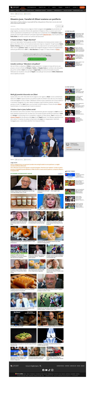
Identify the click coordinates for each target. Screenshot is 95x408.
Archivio (82, 365)
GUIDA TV (67, 7)
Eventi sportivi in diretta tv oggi (73, 149)
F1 (49, 7)
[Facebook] (43, 370)
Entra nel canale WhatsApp (38, 59)
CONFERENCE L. (58, 10)
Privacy (27, 375)
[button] (84, 10)
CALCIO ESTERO (68, 10)
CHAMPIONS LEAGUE (40, 10)
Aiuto (43, 375)
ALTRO (74, 7)
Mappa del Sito (73, 365)
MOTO (54, 7)
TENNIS (60, 7)
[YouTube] (46, 370)
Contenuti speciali (60, 365)
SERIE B (18, 10)
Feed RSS (78, 365)
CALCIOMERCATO (31, 7)
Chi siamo (19, 375)
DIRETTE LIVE (42, 7)
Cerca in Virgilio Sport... (32, 366)
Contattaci (67, 365)
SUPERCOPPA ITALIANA (79, 10)
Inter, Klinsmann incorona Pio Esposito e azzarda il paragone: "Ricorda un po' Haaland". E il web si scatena (36, 167)
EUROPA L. (50, 10)
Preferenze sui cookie (37, 375)
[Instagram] (52, 370)
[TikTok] (49, 370)
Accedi (82, 7)
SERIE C (23, 10)
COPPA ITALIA (30, 10)
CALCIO (23, 7)
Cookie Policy (31, 375)
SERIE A (12, 10)
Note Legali (23, 375)
